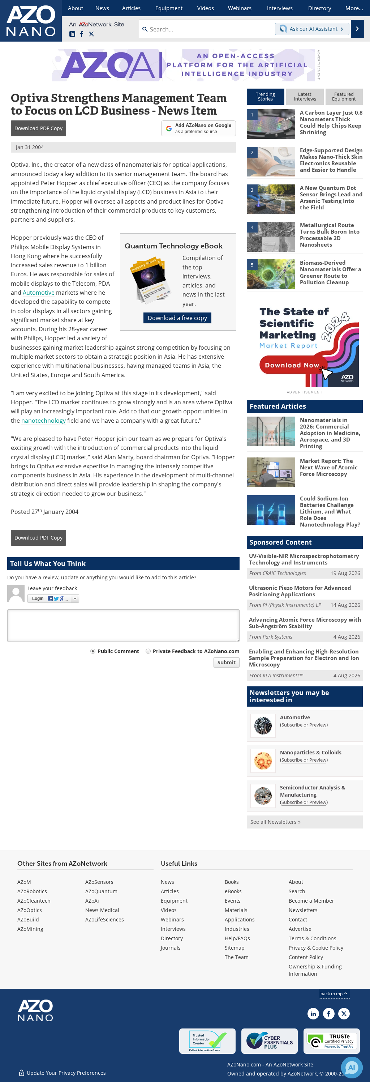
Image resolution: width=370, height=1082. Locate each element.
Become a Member (311, 900)
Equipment (174, 900)
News (167, 881)
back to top (332, 994)
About (296, 881)
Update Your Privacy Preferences (65, 1072)
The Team (237, 957)
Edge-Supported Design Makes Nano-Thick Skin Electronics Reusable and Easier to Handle (331, 159)
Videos (169, 910)
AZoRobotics (32, 891)
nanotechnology (43, 421)
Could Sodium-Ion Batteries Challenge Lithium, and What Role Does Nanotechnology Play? (330, 511)
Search (297, 891)
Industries (237, 928)
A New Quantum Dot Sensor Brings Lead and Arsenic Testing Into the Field (331, 197)
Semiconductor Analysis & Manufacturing (312, 791)
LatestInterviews (305, 96)
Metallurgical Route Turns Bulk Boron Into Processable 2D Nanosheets (330, 234)
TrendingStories (265, 96)
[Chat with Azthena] (352, 1067)
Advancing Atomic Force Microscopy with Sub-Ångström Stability (305, 623)
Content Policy (306, 957)
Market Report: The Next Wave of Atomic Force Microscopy (329, 467)
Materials (236, 910)
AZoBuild (28, 919)
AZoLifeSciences (104, 919)
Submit (227, 662)
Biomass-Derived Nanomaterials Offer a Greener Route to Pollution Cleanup (330, 272)
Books (232, 881)
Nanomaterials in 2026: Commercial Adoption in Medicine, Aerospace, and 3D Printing (330, 433)
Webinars (172, 919)
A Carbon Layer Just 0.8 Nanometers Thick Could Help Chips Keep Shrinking (331, 122)
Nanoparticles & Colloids (310, 752)
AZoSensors (99, 881)
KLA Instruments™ (283, 675)
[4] (271, 236)
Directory (172, 938)
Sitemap (235, 947)
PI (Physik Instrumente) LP (292, 604)
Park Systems (277, 636)
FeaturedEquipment (344, 96)
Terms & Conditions (312, 938)
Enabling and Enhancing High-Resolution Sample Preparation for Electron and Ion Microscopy (304, 658)
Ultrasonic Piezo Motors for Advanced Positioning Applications (300, 591)
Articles (170, 891)
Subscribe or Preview (303, 724)
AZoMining (30, 928)
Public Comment (118, 651)
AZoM (24, 881)
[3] (271, 198)
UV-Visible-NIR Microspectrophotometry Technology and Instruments (304, 559)
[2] (271, 161)
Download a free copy (177, 318)
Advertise (300, 928)
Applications (240, 919)
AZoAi (92, 900)
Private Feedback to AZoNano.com (196, 651)
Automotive (39, 293)
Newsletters (303, 910)
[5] (271, 273)
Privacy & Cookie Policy (316, 947)
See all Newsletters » (275, 821)
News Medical (102, 910)
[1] (271, 123)
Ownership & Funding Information (315, 970)
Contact (298, 919)
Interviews (173, 928)
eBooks (233, 891)
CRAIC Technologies (284, 573)
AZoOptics (29, 910)
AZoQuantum (101, 891)
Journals (171, 947)
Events (233, 900)
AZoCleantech (34, 900)
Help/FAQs (237, 938)
